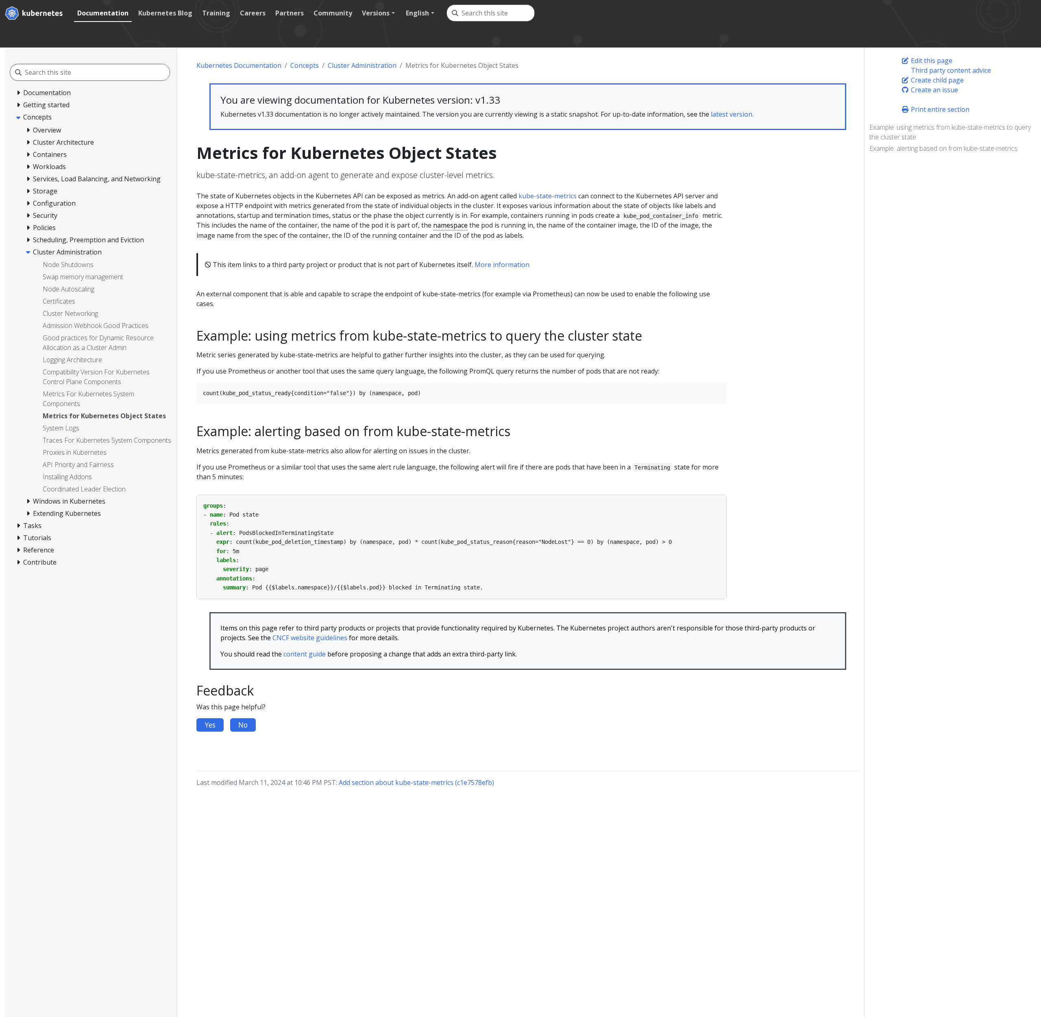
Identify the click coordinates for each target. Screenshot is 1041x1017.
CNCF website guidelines (309, 637)
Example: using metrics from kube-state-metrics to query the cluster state (950, 132)
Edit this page (930, 60)
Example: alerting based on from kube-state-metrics (943, 148)
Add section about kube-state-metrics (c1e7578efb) (416, 782)
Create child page (936, 80)
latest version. (732, 114)
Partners (289, 13)
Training (216, 13)
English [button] (417, 13)
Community (333, 13)
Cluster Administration (362, 65)
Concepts (304, 65)
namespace (450, 225)
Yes (210, 725)
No (243, 725)
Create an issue (933, 89)
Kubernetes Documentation (238, 65)
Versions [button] (376, 13)
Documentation (102, 13)
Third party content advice (950, 70)
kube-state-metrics (547, 195)
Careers (253, 13)
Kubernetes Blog (165, 13)
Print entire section (939, 109)
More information (502, 264)
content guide (304, 654)
